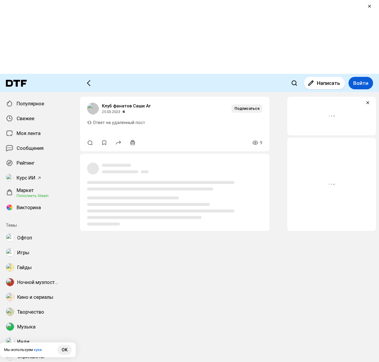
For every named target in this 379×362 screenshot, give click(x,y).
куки (38, 349)
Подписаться (247, 108)
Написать (328, 83)
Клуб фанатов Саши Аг (126, 106)
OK (65, 350)
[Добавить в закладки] (104, 143)
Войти (360, 83)
